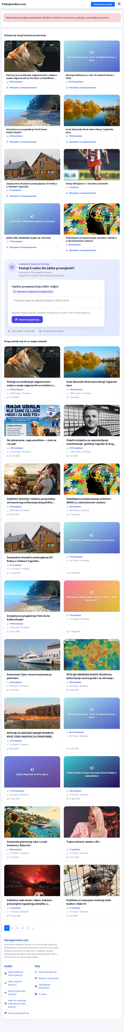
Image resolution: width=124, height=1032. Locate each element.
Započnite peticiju (102, 4)
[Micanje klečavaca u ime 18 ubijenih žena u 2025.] (92, 66)
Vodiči (8, 966)
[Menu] (119, 4)
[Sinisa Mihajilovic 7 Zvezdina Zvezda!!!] (92, 173)
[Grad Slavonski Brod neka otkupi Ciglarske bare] (92, 120)
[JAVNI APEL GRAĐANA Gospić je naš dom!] (32, 227)
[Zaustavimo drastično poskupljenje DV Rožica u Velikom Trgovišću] (32, 174)
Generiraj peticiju (29, 319)
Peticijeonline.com (14, 4)
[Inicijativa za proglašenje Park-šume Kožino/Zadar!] (32, 120)
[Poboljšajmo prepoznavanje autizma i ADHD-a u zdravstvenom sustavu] (92, 228)
